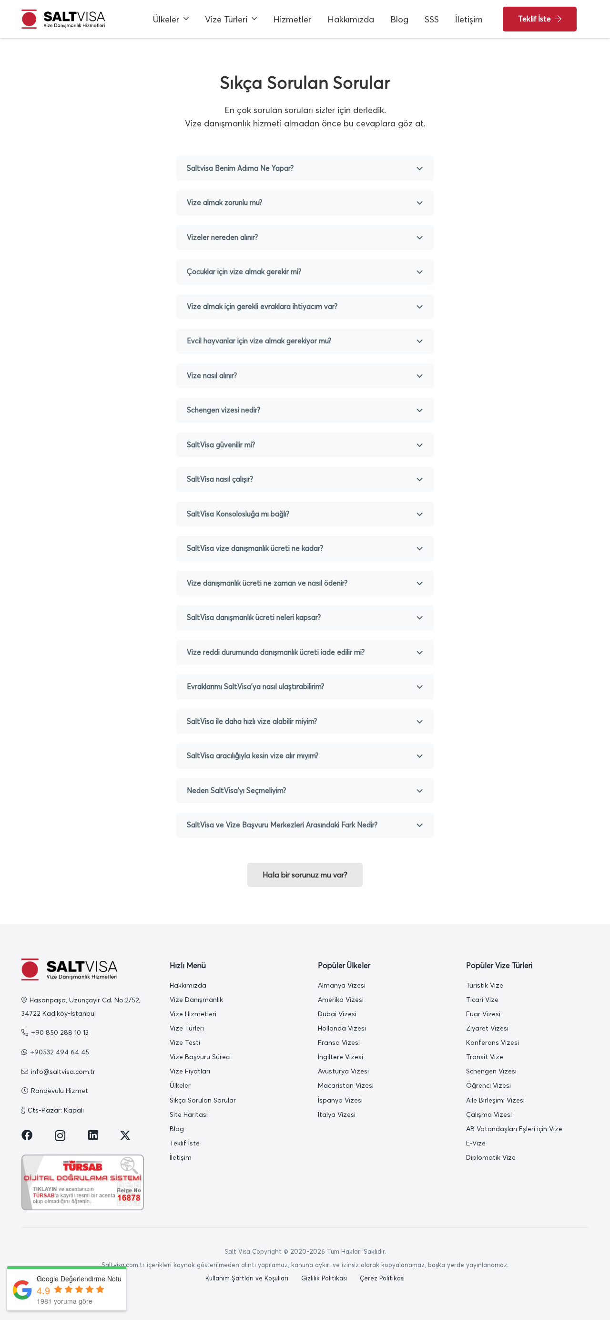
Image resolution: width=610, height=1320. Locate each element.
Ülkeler (180, 1085)
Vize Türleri (187, 1028)
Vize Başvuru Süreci (200, 1056)
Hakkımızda (188, 985)
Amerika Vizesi (341, 999)
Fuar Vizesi (483, 1014)
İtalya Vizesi (337, 1114)
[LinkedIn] (93, 1135)
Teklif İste (185, 1143)
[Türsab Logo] (82, 1182)
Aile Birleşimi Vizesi (495, 1100)
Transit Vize (484, 1056)
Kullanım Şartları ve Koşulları (246, 1278)
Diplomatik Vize (491, 1157)
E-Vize (476, 1143)
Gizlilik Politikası (324, 1278)
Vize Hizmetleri (193, 1014)
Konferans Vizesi (492, 1042)
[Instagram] (60, 1136)
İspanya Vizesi (340, 1100)
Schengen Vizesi (491, 1071)
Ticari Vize (482, 999)
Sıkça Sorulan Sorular (203, 1100)
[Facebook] (26, 1135)
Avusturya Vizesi (343, 1071)
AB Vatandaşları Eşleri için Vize (514, 1128)
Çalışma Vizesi (489, 1114)
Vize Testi (185, 1042)
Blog (177, 1128)
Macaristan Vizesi (346, 1085)
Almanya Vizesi (342, 985)
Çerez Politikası (382, 1278)
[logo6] (63, 19)
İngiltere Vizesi (340, 1056)
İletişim (181, 1157)
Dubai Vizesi (337, 1014)
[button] (186, 19)
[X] (125, 1135)
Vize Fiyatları (190, 1071)
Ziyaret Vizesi (487, 1028)
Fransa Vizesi (339, 1042)
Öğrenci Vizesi (488, 1085)
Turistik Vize (484, 985)
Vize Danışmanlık (196, 999)
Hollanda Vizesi (342, 1028)
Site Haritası (189, 1114)
